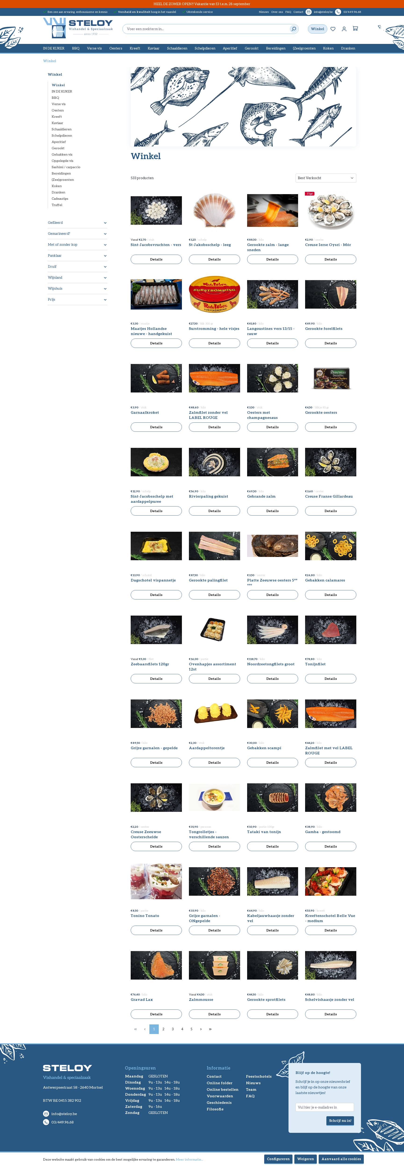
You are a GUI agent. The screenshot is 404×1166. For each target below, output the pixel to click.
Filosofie (215, 1109)
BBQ (55, 98)
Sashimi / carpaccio (66, 167)
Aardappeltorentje (207, 747)
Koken (57, 186)
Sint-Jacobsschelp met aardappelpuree (152, 498)
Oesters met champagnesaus (262, 415)
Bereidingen (61, 173)
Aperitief (59, 142)
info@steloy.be (323, 12)
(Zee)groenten (63, 180)
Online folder (219, 1082)
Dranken (58, 192)
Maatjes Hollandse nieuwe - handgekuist (151, 331)
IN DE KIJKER (62, 91)
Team (251, 1089)
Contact (298, 12)
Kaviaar (57, 123)
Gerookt (58, 148)
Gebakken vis (62, 154)
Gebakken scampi (264, 747)
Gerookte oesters (321, 412)
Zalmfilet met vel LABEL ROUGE (329, 750)
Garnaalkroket (145, 412)
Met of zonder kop (62, 244)
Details (156, 259)
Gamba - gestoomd (322, 831)
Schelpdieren (62, 135)
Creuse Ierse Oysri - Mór (328, 244)
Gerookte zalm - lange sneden (268, 247)
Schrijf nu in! (340, 1121)
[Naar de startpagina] (78, 28)
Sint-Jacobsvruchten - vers (156, 244)
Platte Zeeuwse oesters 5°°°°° (272, 582)
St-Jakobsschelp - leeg (210, 244)
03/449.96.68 (352, 12)
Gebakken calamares (325, 580)
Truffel (57, 205)
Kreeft (57, 116)
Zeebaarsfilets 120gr (150, 664)
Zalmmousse (201, 999)
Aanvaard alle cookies (341, 1159)
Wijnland (55, 277)
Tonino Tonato (145, 915)
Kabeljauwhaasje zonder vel (270, 918)
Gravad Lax (142, 999)
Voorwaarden (220, 1096)
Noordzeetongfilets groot (271, 664)
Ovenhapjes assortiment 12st (212, 666)
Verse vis (59, 104)
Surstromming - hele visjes (214, 328)
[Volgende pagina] (201, 1029)
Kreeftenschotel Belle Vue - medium (330, 918)
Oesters (58, 110)
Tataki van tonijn (264, 831)
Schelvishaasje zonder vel (329, 999)
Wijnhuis (55, 288)
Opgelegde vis (62, 161)
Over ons (277, 12)
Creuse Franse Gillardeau (329, 496)
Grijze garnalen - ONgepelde (204, 918)
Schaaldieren (62, 129)
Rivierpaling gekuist (208, 496)
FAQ (288, 12)
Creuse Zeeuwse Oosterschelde (146, 834)
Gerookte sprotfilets (266, 999)
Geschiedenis (219, 1102)
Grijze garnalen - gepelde (154, 747)
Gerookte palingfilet (208, 580)
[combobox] (205, 29)
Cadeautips (60, 198)
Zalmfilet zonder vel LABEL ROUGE (208, 415)
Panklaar (55, 255)
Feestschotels (259, 1076)
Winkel (317, 29)
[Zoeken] (292, 29)
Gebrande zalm (261, 496)
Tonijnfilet (315, 664)
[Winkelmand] (355, 29)
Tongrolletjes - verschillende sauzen (209, 834)
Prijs (51, 299)
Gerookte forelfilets (324, 328)
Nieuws (264, 12)
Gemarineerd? (59, 233)
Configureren (278, 1159)
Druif (52, 266)
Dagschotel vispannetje (153, 580)
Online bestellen (222, 1089)
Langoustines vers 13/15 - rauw (271, 331)
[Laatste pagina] (210, 1029)
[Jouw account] (344, 29)
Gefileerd (55, 223)
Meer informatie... (189, 1159)
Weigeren (305, 1159)
